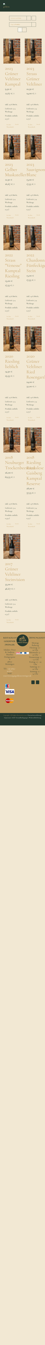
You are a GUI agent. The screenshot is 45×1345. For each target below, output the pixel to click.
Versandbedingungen (22, 718)
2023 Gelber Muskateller (15, 169)
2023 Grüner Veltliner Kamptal (13, 76)
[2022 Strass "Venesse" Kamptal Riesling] (11, 237)
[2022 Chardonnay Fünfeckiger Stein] (33, 237)
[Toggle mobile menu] (41, 4)
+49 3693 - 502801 (11, 669)
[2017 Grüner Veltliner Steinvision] (11, 546)
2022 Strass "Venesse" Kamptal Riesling (13, 265)
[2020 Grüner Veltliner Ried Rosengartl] (33, 338)
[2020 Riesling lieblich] (11, 338)
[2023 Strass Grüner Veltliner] (33, 51)
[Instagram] (37, 682)
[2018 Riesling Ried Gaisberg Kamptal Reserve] (33, 439)
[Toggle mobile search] (37, 4)
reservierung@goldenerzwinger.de (17, 676)
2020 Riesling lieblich (12, 361)
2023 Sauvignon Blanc (35, 169)
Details (17, 124)
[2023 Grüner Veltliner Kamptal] (11, 51)
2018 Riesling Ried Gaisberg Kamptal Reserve (34, 470)
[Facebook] (33, 682)
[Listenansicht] (24, 30)
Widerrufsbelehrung (35, 718)
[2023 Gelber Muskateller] (11, 147)
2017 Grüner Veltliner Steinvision (15, 571)
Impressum (7, 718)
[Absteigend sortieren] (34, 18)
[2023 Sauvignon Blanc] (33, 147)
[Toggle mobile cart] (33, 4)
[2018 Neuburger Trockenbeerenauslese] (11, 439)
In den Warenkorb (9, 126)
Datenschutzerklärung (34, 715)
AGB (13, 718)
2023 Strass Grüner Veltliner (34, 76)
